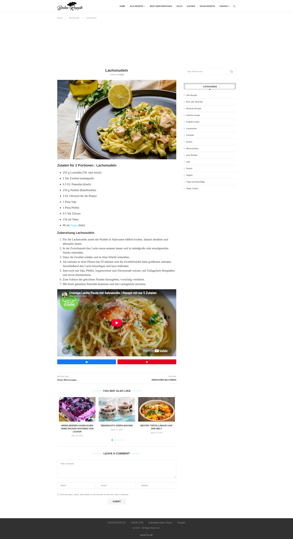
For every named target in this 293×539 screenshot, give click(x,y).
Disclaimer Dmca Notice (160, 522)
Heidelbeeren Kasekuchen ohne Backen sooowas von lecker (77, 428)
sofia (121, 74)
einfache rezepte (193, 115)
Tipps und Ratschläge (195, 182)
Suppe (74, 225)
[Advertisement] (146, 43)
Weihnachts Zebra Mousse (117, 425)
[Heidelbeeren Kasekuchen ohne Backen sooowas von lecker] (77, 409)
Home (122, 6)
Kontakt (224, 6)
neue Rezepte (191, 155)
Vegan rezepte (207, 6)
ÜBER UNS (137, 522)
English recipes (192, 122)
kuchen (191, 6)
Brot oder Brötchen (161, 6)
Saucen (189, 168)
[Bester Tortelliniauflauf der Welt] (156, 409)
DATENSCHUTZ (117, 522)
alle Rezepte (136, 6)
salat (179, 6)
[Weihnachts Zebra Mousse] (117, 409)
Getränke (190, 135)
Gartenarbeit (191, 128)
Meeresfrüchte (192, 148)
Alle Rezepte (74, 18)
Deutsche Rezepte (193, 108)
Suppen (189, 175)
